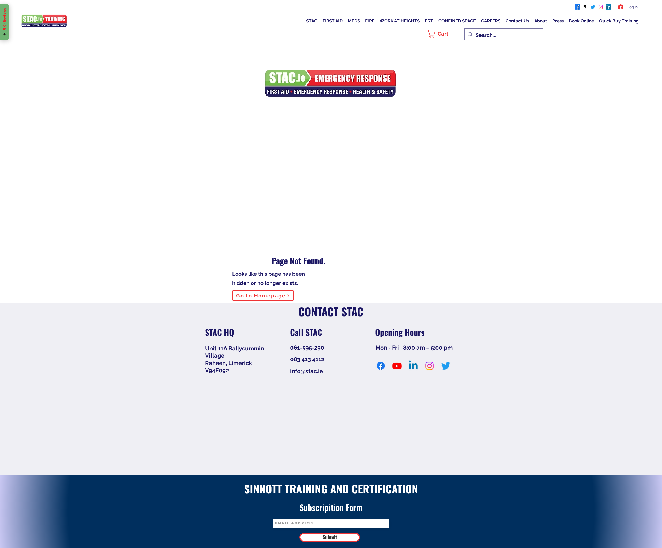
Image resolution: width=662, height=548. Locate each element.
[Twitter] (593, 7)
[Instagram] (600, 7)
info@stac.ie (306, 371)
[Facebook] (577, 7)
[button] (443, 34)
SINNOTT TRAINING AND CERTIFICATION (331, 489)
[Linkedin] (413, 365)
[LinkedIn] (608, 7)
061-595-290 (307, 347)
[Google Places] (585, 7)
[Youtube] (397, 365)
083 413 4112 (307, 359)
